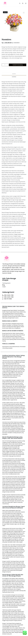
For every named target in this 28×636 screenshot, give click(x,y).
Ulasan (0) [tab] (14, 76)
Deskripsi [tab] (14, 73)
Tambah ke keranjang (17, 64)
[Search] (19, 3)
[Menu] (25, 3)
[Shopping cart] (22, 3)
